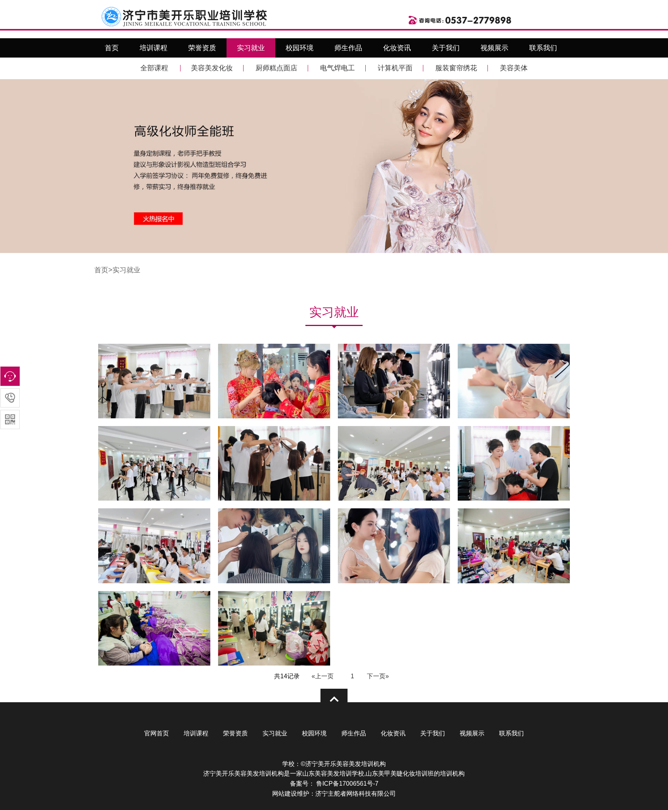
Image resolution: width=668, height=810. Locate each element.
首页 (112, 48)
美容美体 (514, 68)
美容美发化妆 (212, 68)
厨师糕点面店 (276, 68)
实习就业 (251, 48)
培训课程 (153, 48)
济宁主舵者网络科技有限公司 (355, 793)
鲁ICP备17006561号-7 (346, 783)
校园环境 (300, 48)
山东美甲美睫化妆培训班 (400, 773)
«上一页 (323, 676)
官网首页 (156, 733)
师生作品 (348, 48)
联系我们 (543, 48)
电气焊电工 (337, 68)
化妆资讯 (397, 48)
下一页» (378, 676)
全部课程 (154, 68)
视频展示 (494, 48)
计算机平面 (395, 68)
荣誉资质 (202, 48)
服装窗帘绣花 (456, 68)
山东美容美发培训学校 (333, 773)
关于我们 (446, 48)
